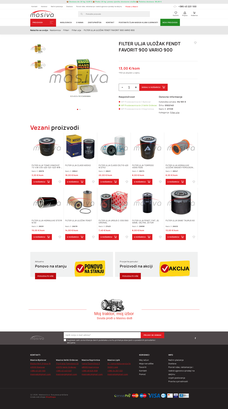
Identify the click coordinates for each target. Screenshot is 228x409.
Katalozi (44, 6)
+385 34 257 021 (115, 370)
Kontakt (34, 6)
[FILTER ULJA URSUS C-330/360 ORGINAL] (114, 202)
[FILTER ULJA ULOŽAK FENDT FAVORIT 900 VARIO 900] (78, 74)
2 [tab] (80, 109)
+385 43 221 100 (187, 6)
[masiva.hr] (42, 14)
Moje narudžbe (146, 363)
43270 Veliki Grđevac (66, 367)
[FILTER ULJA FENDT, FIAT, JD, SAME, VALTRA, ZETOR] (147, 202)
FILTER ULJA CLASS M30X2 (78, 165)
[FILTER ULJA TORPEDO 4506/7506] (147, 147)
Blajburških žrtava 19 (40, 363)
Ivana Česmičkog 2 (91, 363)
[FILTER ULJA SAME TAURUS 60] (181, 202)
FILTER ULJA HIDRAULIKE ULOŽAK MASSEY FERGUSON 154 (179, 166)
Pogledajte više (46, 276)
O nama (79, 22)
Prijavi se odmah (152, 335)
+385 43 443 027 (64, 370)
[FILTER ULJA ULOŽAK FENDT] (80, 202)
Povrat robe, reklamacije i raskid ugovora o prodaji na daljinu (99, 6)
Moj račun (144, 360)
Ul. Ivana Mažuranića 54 (119, 363)
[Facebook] (195, 338)
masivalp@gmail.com (117, 374)
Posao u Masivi (132, 6)
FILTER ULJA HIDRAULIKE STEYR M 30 (47, 221)
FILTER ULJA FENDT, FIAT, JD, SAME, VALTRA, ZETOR (145, 221)
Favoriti (143, 367)
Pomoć (142, 374)
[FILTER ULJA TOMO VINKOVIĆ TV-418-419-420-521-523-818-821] (47, 147)
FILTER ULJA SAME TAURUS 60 (180, 220)
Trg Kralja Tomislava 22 (67, 363)
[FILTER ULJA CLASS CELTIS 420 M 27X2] (114, 147)
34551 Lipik (112, 367)
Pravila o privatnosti (178, 381)
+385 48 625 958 (90, 370)
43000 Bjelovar (37, 367)
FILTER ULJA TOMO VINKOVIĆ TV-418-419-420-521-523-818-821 (46, 166)
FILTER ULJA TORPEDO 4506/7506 (143, 166)
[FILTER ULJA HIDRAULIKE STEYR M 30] (47, 202)
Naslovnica (66, 22)
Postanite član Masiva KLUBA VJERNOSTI (138, 22)
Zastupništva (94, 22)
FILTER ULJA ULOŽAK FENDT (78, 220)
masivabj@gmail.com (40, 374)
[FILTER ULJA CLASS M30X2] (80, 147)
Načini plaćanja (57, 6)
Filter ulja (174, 112)
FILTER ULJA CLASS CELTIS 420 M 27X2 (113, 166)
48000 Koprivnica (90, 367)
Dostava (69, 6)
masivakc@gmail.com (92, 374)
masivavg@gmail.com (66, 374)
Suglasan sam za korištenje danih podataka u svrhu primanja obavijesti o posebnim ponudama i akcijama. (111, 341)
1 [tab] (77, 109)
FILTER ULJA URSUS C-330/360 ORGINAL (113, 221)
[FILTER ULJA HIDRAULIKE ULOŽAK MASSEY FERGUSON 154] (181, 147)
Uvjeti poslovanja (176, 378)
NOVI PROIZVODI (170, 22)
